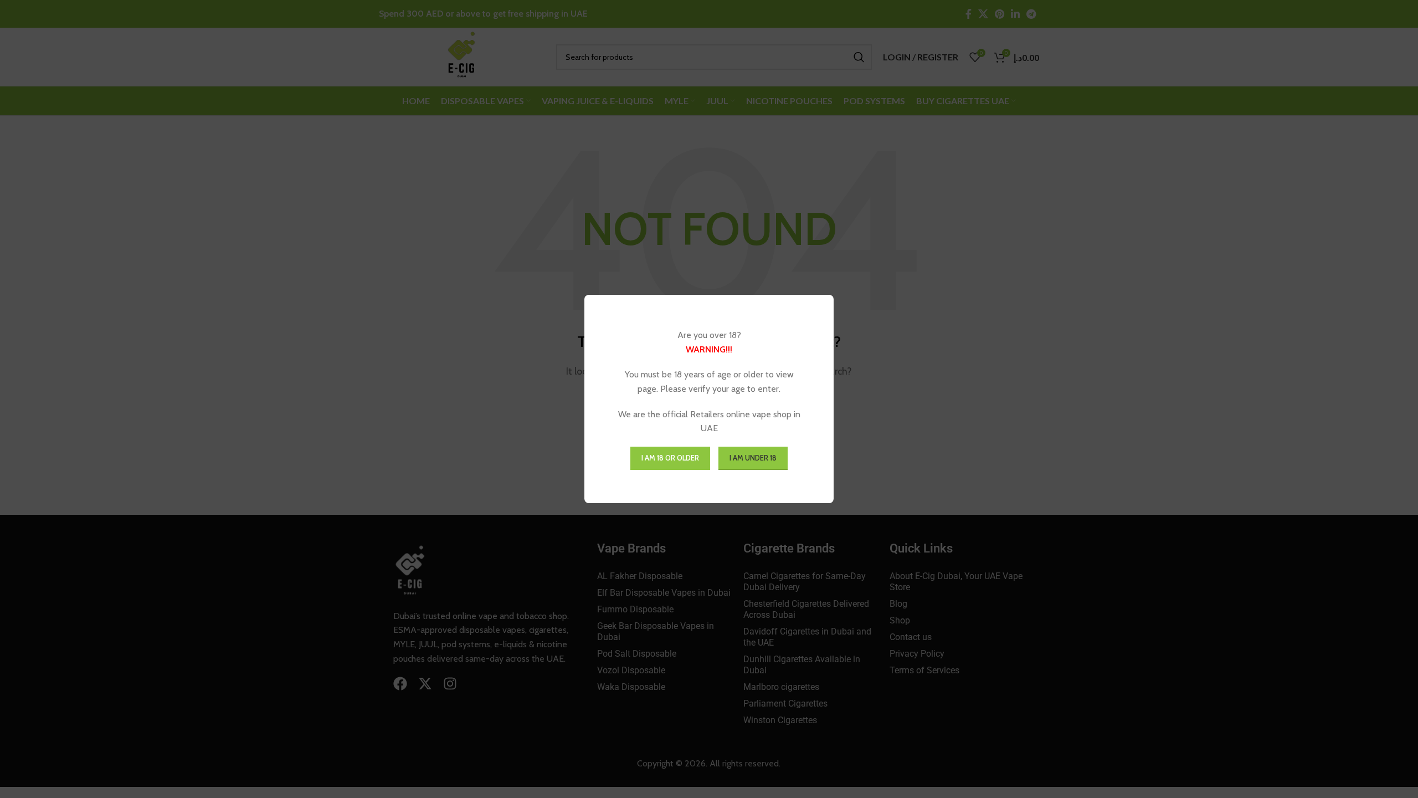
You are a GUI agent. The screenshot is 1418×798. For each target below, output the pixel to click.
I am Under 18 (753, 457)
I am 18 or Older (670, 457)
